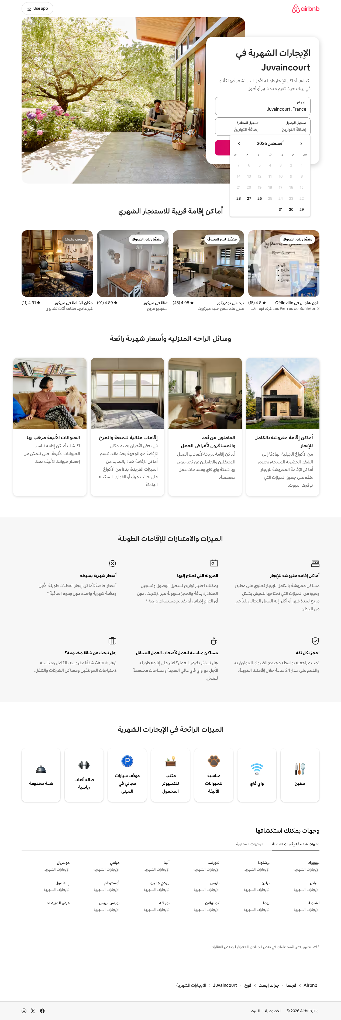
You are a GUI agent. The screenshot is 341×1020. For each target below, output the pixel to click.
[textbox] (286, 130)
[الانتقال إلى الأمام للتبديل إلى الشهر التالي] (239, 143)
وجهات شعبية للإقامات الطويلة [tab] (295, 844)
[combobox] (262, 109)
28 (238, 198)
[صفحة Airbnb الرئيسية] (305, 8)
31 (281, 209)
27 (249, 198)
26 (259, 198)
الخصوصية (273, 1010)
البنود (255, 1010)
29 (301, 209)
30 (291, 209)
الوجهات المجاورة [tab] (249, 844)
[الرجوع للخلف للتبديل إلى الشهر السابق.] (301, 143)
